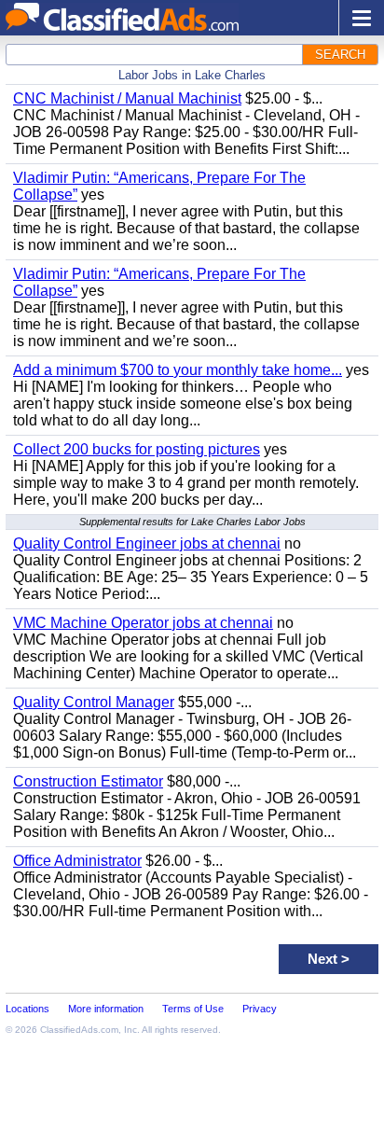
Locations (27, 1008)
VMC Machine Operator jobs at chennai (143, 623)
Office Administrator (77, 861)
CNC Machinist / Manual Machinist (127, 98)
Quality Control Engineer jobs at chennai (147, 543)
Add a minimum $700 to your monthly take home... (177, 370)
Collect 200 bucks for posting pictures (136, 449)
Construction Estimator (88, 781)
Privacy (259, 1008)
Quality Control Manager (93, 702)
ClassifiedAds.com (79, 1029)
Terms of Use (193, 1008)
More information (106, 1008)
